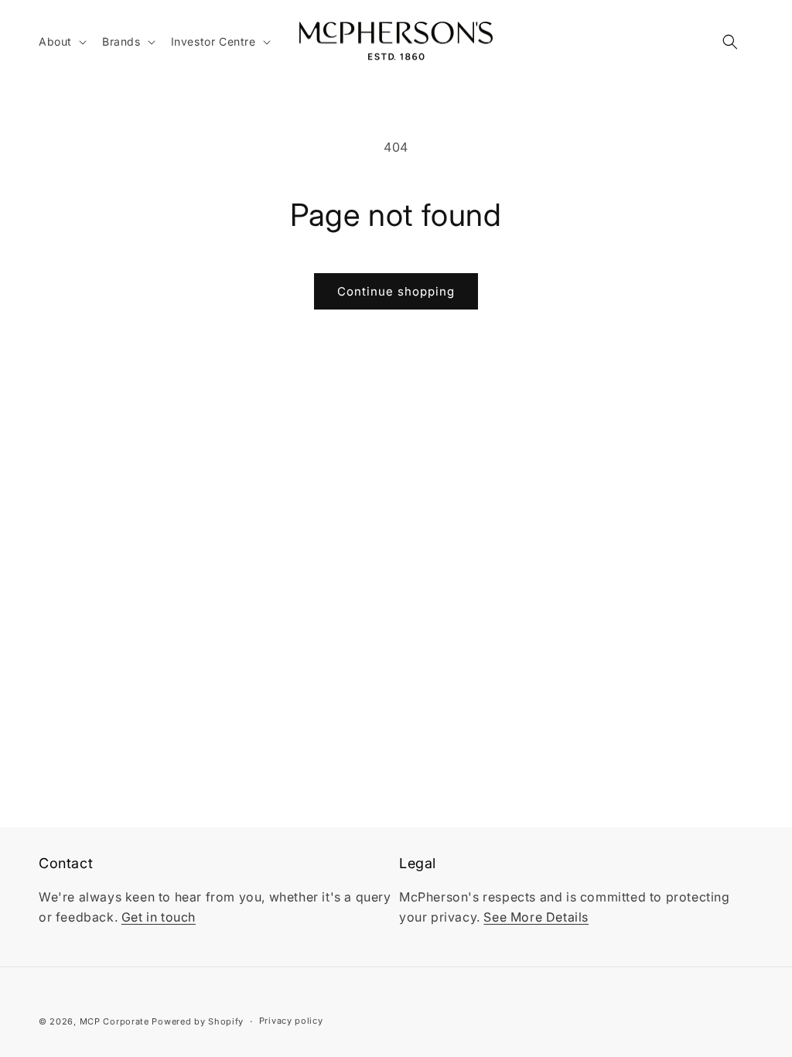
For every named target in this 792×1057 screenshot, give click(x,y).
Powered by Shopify (198, 1021)
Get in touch (158, 917)
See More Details (536, 917)
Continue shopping (396, 291)
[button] (61, 42)
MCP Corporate (114, 1021)
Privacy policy (291, 1020)
